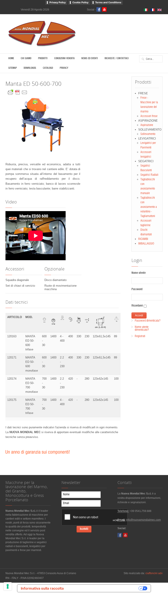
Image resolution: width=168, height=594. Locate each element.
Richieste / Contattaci (117, 58)
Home (11, 58)
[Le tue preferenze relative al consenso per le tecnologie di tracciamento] (8, 586)
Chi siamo (26, 58)
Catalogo (48, 68)
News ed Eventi (89, 58)
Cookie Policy (80, 2)
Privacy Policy (57, 2)
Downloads (30, 68)
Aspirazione (146, 125)
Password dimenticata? (147, 320)
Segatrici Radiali (149, 175)
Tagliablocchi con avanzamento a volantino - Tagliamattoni (148, 207)
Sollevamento (147, 134)
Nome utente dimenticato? (142, 328)
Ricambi (143, 239)
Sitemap (12, 68)
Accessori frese (149, 116)
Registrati (140, 336)
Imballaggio (146, 243)
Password (136, 289)
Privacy (64, 68)
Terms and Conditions (108, 2)
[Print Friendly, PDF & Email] (17, 91)
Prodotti (42, 58)
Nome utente (138, 273)
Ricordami (137, 305)
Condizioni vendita (64, 58)
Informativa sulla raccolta (42, 588)
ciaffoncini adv (154, 573)
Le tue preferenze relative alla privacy (103, 588)
